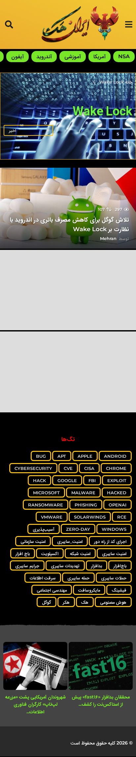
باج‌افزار (120, 565)
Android (115, 456)
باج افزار (23, 553)
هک (84, 602)
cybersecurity (33, 468)
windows (114, 529)
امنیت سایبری (114, 553)
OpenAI (117, 504)
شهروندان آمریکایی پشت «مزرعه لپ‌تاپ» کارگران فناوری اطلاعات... (35, 704)
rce (121, 517)
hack (39, 480)
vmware (51, 517)
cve (68, 468)
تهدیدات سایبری (65, 565)
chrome (116, 468)
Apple (85, 456)
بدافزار (96, 565)
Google (67, 480)
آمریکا (99, 56)
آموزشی (72, 56)
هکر (66, 602)
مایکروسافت (89, 590)
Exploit (116, 480)
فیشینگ (119, 590)
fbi (92, 480)
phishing (86, 504)
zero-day (78, 529)
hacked (116, 492)
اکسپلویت (49, 553)
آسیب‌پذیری (43, 529)
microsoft (46, 492)
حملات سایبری (113, 577)
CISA (89, 468)
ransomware (45, 504)
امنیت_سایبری (70, 541)
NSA (124, 56)
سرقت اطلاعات (43, 577)
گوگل (46, 602)
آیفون (17, 56)
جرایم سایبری (27, 565)
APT (61, 456)
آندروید (44, 56)
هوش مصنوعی (113, 602)
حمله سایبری (78, 577)
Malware (83, 492)
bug (41, 456)
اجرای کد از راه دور (110, 541)
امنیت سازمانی (33, 541)
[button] (128, 24)
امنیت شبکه (80, 553)
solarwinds (90, 517)
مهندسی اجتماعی (52, 590)
